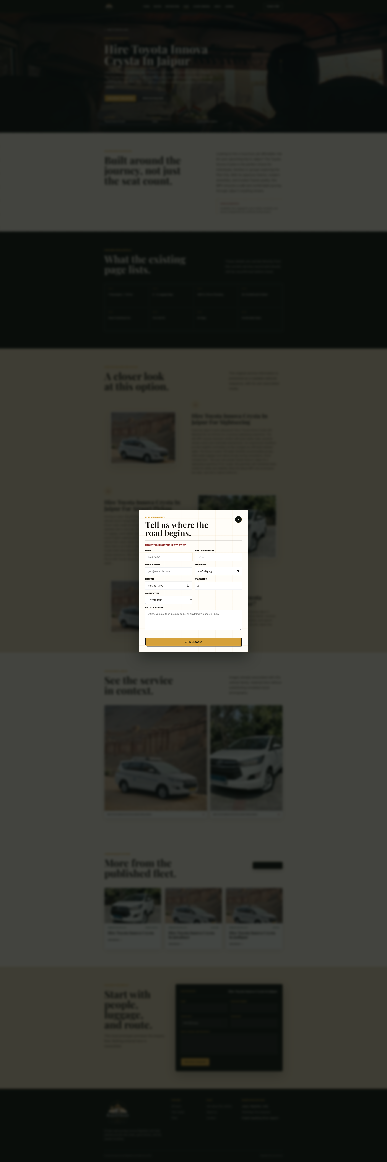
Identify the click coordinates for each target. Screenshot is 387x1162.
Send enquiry (193, 641)
